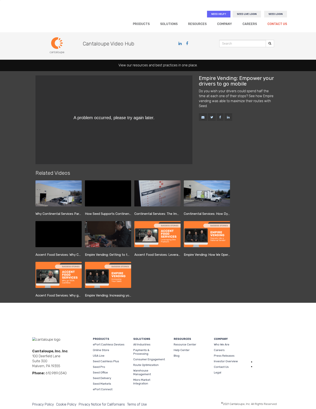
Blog (176, 355)
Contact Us (277, 24)
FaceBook (41, 380)
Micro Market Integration (141, 381)
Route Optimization (146, 365)
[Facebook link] (187, 43)
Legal (217, 372)
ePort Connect (102, 389)
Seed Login (275, 14)
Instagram (62, 380)
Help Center (182, 350)
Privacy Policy (43, 404)
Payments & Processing (141, 351)
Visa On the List (266, 376)
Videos (48, 380)
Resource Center (185, 344)
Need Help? (218, 14)
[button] (203, 117)
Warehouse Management (142, 372)
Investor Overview (226, 361)
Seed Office (100, 372)
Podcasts (69, 380)
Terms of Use (137, 404)
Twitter (55, 380)
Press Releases (224, 355)
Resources (197, 24)
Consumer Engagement (149, 359)
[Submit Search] (270, 43)
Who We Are (221, 344)
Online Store (101, 350)
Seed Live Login (247, 14)
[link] (212, 117)
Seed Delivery (102, 378)
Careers (249, 24)
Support (266, 350)
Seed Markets (102, 383)
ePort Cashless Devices (108, 344)
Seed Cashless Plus (106, 361)
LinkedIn (34, 380)
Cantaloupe (59, 18)
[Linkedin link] (180, 43)
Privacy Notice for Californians (102, 404)
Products (141, 24)
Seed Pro (99, 366)
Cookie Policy (66, 404)
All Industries (141, 344)
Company (224, 24)
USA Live (98, 355)
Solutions (169, 24)
